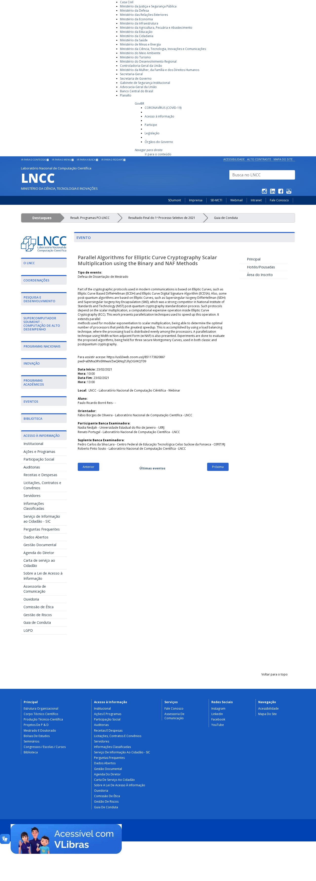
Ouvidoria (31, 599)
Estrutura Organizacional (41, 708)
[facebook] (280, 192)
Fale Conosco (279, 200)
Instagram (218, 708)
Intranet (256, 200)
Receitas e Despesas (40, 474)
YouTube (217, 725)
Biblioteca (31, 752)
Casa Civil (126, 2)
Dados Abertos (35, 537)
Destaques (42, 217)
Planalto (125, 95)
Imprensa (195, 200)
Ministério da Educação (136, 32)
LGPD (28, 630)
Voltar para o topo (274, 674)
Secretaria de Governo (136, 78)
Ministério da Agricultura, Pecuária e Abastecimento (156, 27)
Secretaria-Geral (131, 74)
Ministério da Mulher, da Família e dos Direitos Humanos (159, 70)
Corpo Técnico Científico (41, 714)
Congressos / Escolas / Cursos (45, 747)
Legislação (152, 133)
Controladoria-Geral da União (141, 66)
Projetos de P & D (36, 725)
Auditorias (31, 467)
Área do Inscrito (259, 274)
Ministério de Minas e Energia (140, 44)
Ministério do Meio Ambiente (140, 53)
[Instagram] (264, 192)
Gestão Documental (39, 544)
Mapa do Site (283, 159)
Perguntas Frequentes (41, 529)
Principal (252, 259)
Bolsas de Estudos (37, 736)
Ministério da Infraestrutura (139, 23)
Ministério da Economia (136, 19)
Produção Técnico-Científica (43, 719)
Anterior (88, 467)
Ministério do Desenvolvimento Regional (148, 61)
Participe (151, 125)
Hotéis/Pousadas (260, 267)
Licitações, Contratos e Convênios (42, 485)
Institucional (33, 443)
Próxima (218, 467)
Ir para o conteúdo (158, 154)
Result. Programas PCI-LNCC (90, 218)
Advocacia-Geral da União (138, 87)
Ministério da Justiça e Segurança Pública (148, 6)
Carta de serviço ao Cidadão (39, 563)
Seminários (31, 741)
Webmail (236, 200)
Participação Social (38, 459)
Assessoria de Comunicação (34, 589)
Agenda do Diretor (38, 552)
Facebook (218, 719)
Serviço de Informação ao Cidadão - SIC (41, 519)
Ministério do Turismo (135, 57)
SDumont (174, 200)
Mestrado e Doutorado (40, 730)
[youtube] (288, 192)
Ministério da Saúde (134, 40)
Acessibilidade (234, 159)
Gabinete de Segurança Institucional (145, 83)
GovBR (139, 103)
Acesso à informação (159, 116)
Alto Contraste (259, 159)
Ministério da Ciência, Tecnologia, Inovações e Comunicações (163, 49)
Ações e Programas (39, 451)
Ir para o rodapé (113, 159)
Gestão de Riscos (37, 614)
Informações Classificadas (33, 506)
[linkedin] (272, 192)
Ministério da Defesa (134, 10)
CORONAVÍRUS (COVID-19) (163, 108)
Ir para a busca (87, 159)
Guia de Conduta (226, 218)
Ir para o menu (62, 159)
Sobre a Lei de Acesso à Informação (42, 576)
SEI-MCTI (216, 200)
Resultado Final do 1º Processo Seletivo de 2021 (161, 218)
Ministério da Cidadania (136, 36)
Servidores (31, 495)
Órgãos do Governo (159, 142)
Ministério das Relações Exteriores (144, 15)
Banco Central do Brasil (136, 91)
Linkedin (217, 714)
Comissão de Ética (38, 606)
